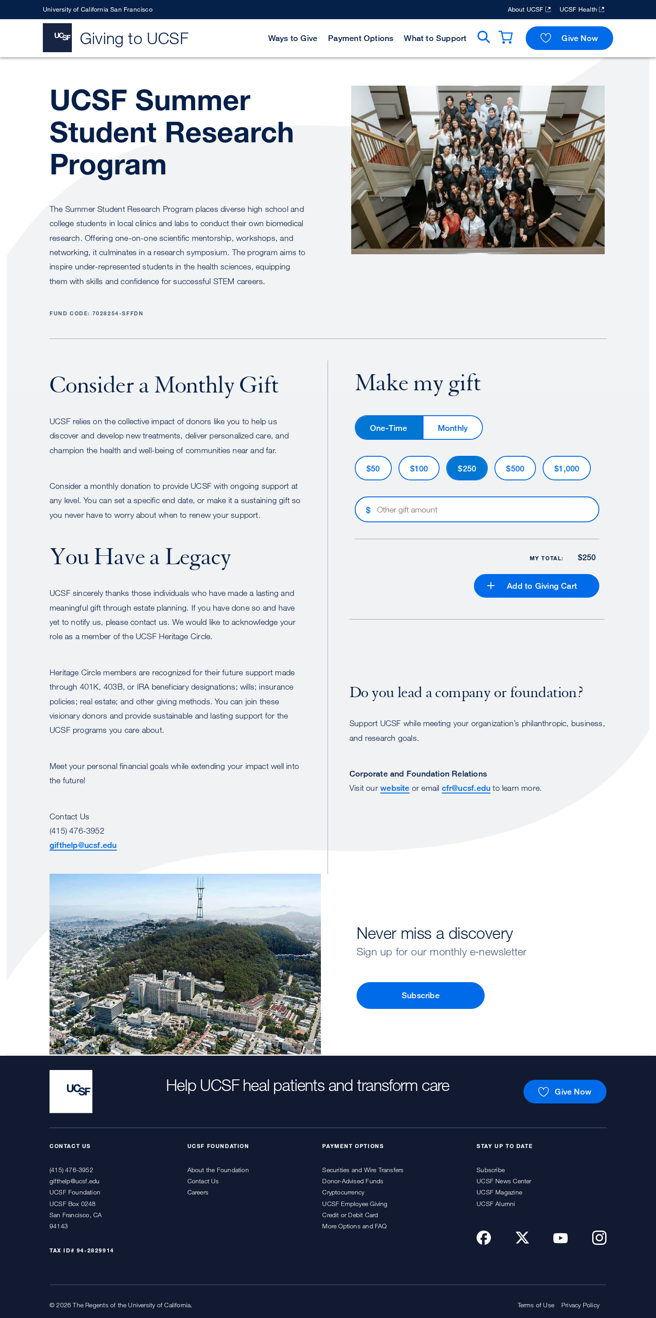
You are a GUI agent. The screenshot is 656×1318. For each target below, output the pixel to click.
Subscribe (421, 995)
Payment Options (360, 38)
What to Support (435, 38)
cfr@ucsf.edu (466, 788)
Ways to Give (293, 38)
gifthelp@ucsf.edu (83, 845)
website (394, 788)
